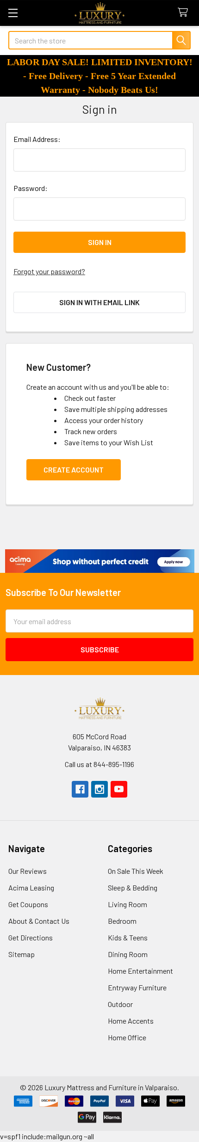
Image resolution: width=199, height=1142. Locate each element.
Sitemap (21, 954)
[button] (99, 561)
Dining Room (128, 954)
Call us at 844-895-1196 (99, 764)
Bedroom (122, 920)
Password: (30, 188)
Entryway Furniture (137, 987)
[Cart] (185, 12)
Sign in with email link (99, 302)
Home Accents (131, 1020)
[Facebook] (80, 789)
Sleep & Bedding (132, 887)
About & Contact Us (38, 920)
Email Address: (37, 139)
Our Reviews (27, 870)
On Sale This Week (135, 870)
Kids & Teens (128, 937)
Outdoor (120, 1004)
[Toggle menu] (12, 12)
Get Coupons (28, 904)
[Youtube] (119, 789)
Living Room (127, 904)
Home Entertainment (140, 970)
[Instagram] (99, 789)
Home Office (127, 1037)
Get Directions (30, 937)
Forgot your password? (49, 271)
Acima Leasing (31, 887)
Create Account (74, 469)
